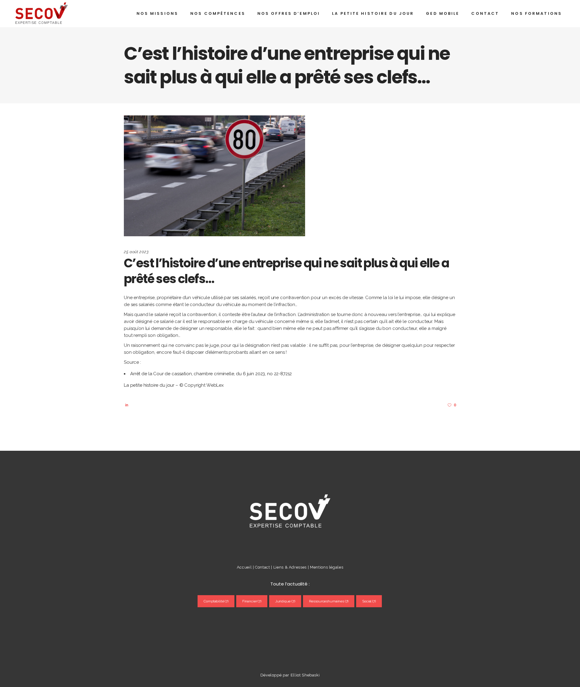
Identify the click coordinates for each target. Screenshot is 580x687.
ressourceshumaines (329, 601)
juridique (285, 601)
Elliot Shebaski (305, 675)
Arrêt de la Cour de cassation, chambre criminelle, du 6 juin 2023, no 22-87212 (211, 373)
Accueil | (245, 567)
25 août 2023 (136, 252)
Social (369, 601)
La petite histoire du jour (149, 385)
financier (251, 601)
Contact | (264, 567)
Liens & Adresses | (291, 567)
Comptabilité (216, 601)
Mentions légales (326, 567)
